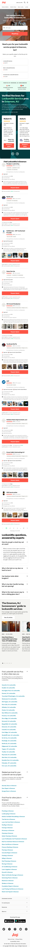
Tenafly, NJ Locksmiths (8, 752)
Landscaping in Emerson (8, 814)
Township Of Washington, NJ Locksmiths (13, 696)
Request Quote (15, 187)
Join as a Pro (19, 2)
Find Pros (15, 34)
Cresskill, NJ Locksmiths (9, 729)
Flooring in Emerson (7, 850)
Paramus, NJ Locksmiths (9, 715)
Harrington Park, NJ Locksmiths (11, 690)
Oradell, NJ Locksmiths (8, 688)
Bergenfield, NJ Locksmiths (9, 724)
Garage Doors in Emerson (9, 791)
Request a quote (9, 145)
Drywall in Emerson (7, 872)
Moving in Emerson (7, 864)
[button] (4, 255)
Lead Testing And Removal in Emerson (12, 889)
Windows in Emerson (7, 883)
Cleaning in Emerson (7, 833)
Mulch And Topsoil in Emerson (10, 892)
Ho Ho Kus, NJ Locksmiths (9, 738)
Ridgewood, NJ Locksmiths (9, 746)
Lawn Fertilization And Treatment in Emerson (14, 839)
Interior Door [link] (13, 7)
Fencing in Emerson (7, 827)
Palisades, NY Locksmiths (9, 763)
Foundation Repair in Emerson (10, 886)
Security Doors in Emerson (9, 785)
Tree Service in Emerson (8, 819)
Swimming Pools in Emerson (10, 878)
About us (4, 911)
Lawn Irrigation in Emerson (9, 869)
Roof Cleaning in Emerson (9, 861)
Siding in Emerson (7, 858)
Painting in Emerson (7, 855)
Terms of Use (11, 939)
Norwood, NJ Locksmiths (9, 721)
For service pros (6, 903)
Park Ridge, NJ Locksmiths (9, 732)
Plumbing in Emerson (8, 811)
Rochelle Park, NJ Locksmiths (10, 760)
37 (23, 528)
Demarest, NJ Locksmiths (9, 727)
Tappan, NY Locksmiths (8, 749)
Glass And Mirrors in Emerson (10, 844)
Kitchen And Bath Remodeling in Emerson (13, 816)
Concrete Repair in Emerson (9, 853)
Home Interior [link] (5, 7)
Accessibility (14, 941)
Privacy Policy (19, 939)
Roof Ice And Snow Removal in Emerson (13, 841)
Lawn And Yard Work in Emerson (11, 822)
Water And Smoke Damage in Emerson (12, 875)
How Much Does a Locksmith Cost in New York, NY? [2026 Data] (9, 639)
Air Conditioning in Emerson (9, 866)
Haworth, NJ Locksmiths (9, 685)
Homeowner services (7, 898)
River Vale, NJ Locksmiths (9, 704)
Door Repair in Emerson (8, 788)
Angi (3, 634)
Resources (4, 907)
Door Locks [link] (20, 7)
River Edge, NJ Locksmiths (9, 718)
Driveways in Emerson (8, 830)
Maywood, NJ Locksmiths (9, 754)
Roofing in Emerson (7, 825)
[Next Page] (27, 528)
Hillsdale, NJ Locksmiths (9, 707)
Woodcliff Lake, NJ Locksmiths (10, 735)
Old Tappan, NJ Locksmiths (9, 702)
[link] (5, 140)
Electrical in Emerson (8, 880)
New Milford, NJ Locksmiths (10, 713)
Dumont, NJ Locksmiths (8, 693)
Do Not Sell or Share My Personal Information (15, 943)
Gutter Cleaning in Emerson (9, 836)
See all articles (8, 617)
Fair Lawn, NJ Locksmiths (9, 766)
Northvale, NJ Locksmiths (9, 743)
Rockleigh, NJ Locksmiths (9, 741)
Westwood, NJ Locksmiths (9, 699)
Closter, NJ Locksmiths (8, 710)
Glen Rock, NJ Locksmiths (9, 757)
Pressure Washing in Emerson (10, 847)
